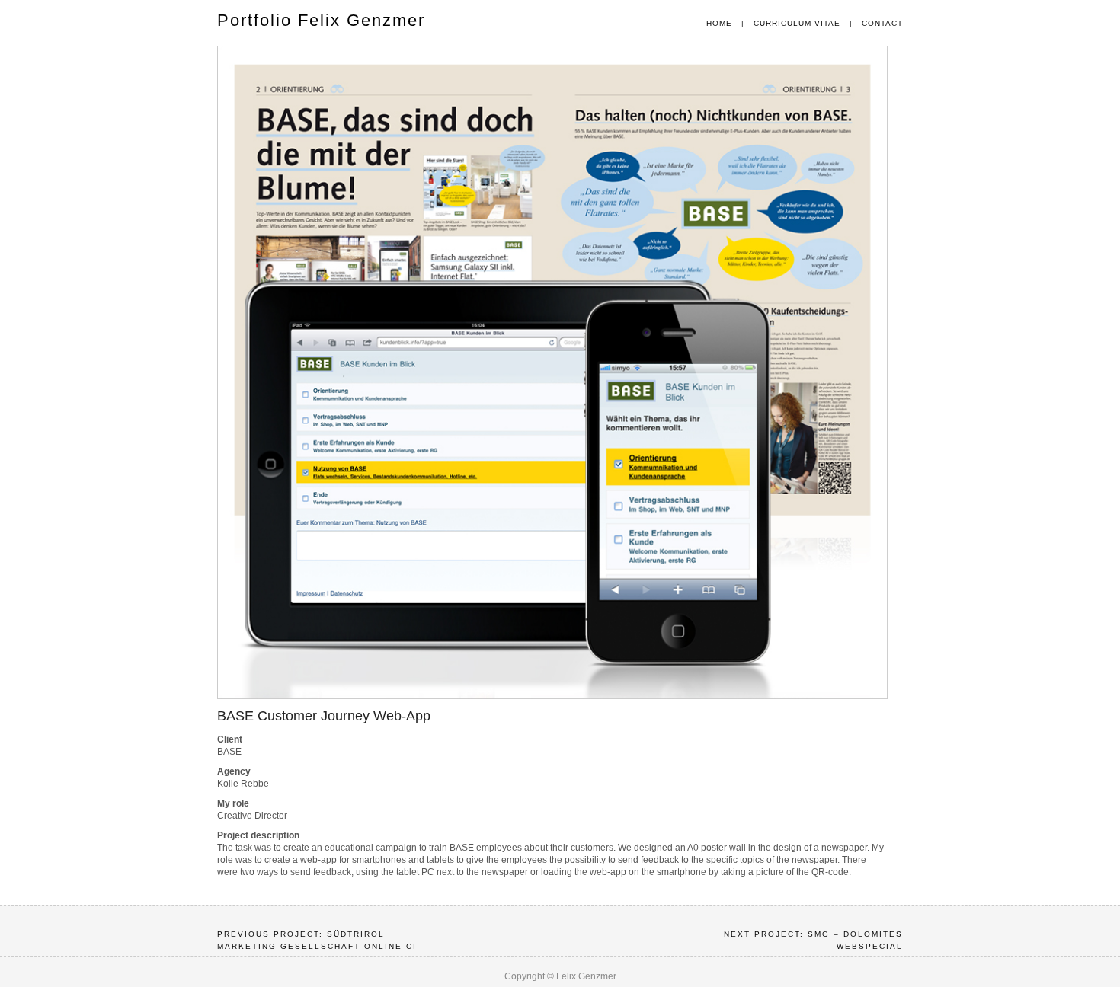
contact (882, 23)
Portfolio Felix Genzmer (321, 20)
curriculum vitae (797, 23)
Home (719, 23)
